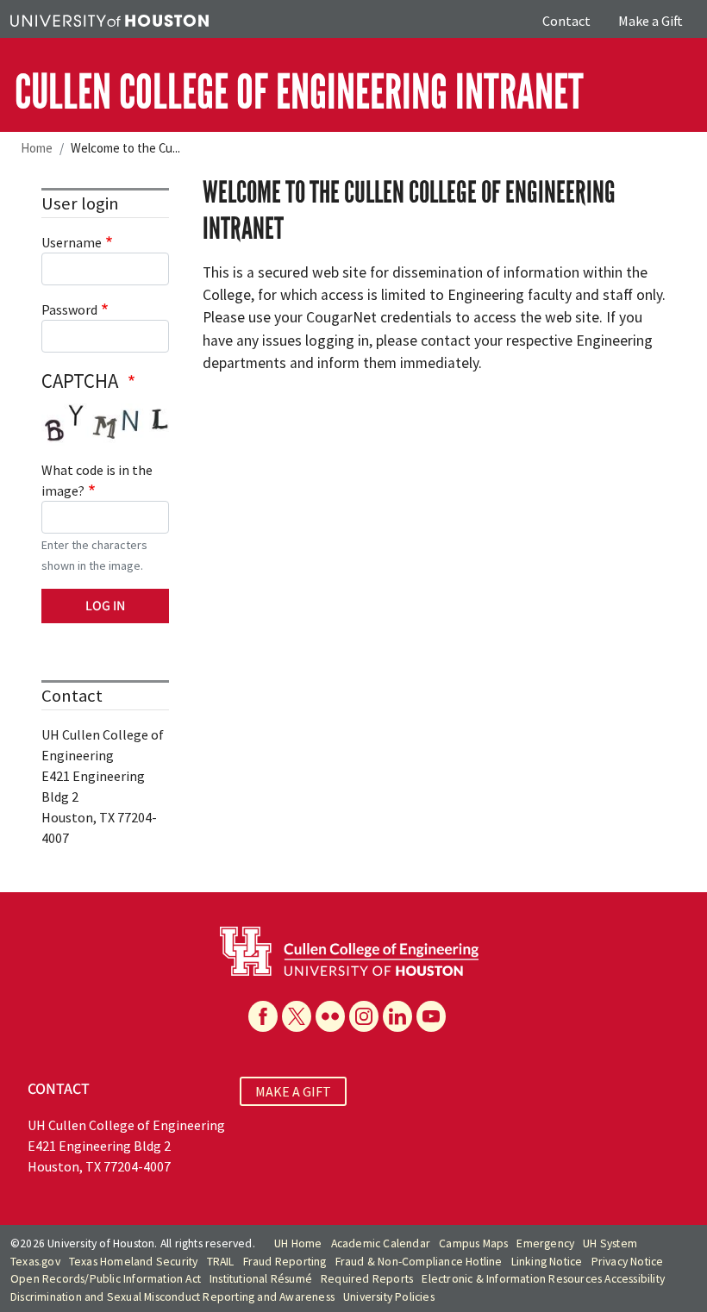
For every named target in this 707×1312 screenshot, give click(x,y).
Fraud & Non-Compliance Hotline (419, 1261)
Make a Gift (650, 20)
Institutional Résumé (261, 1278)
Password (69, 309)
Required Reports (367, 1278)
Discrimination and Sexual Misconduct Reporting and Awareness (172, 1297)
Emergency (545, 1243)
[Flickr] (330, 1016)
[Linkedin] (397, 1016)
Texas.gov (35, 1261)
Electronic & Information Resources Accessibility (543, 1278)
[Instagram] (364, 1016)
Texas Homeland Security (133, 1261)
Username (71, 242)
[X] (296, 1016)
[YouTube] (431, 1016)
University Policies (389, 1297)
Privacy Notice (627, 1261)
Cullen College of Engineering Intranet (299, 92)
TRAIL (221, 1261)
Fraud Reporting (285, 1261)
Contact (566, 20)
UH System (610, 1243)
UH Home (298, 1243)
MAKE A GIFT (293, 1091)
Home (37, 148)
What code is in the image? (97, 480)
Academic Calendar (380, 1243)
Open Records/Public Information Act (105, 1278)
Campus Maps (473, 1243)
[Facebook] (263, 1016)
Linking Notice (547, 1261)
